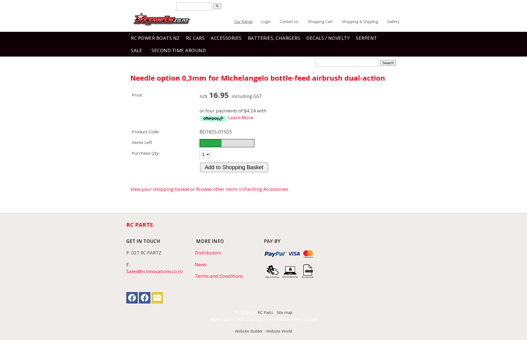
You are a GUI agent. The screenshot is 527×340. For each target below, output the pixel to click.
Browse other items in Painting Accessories (242, 189)
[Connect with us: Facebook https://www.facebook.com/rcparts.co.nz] (132, 299)
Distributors (208, 253)
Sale (136, 50)
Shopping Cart (320, 21)
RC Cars (195, 38)
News (201, 264)
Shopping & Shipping (360, 21)
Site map (284, 312)
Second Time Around (179, 50)
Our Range (243, 21)
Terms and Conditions (219, 276)
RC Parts (265, 312)
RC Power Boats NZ (155, 38)
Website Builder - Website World (263, 331)
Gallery (393, 21)
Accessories (226, 38)
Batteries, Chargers (274, 38)
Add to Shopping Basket (234, 167)
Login (265, 21)
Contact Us (289, 21)
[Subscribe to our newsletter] (157, 299)
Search (388, 63)
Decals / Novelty (328, 38)
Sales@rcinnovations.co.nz (154, 271)
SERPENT (366, 38)
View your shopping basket (159, 189)
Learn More (240, 117)
